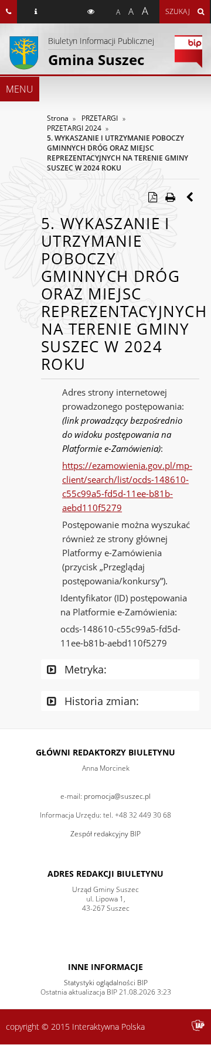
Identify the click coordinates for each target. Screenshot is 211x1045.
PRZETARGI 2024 (74, 128)
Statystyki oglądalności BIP (106, 983)
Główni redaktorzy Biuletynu (105, 752)
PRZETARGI (99, 118)
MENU (19, 89)
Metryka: (84, 669)
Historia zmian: (100, 701)
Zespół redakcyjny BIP (105, 834)
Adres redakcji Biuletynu (105, 873)
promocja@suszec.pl (117, 796)
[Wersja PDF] (152, 197)
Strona (58, 118)
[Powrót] (190, 197)
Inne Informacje (105, 966)
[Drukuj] (170, 197)
